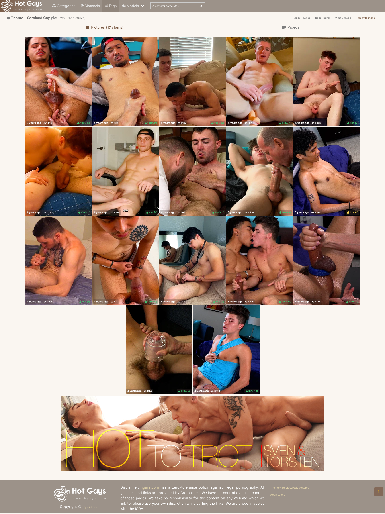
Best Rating (322, 17)
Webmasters (277, 494)
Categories (66, 6)
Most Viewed (343, 17)
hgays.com (91, 506)
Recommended (365, 17)
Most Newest (301, 17)
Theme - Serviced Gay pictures (289, 487)
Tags (113, 6)
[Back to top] (378, 491)
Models (133, 6)
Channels (92, 6)
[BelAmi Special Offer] (192, 470)
